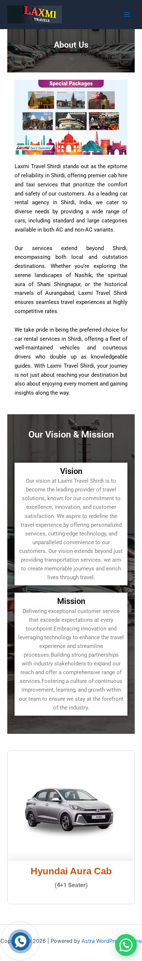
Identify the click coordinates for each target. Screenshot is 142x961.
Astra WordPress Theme (112, 941)
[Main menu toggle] (127, 14)
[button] (126, 945)
